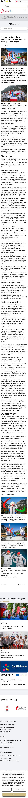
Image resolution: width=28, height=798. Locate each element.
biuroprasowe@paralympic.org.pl (9, 760)
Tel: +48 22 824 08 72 (6, 742)
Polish (19, 1)
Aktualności (12, 16)
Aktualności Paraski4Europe (15, 679)
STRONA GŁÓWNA (5, 16)
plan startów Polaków (19, 491)
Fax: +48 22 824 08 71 (6, 745)
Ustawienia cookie (19, 789)
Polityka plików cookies (18, 785)
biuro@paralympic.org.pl (7, 747)
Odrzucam (7, 789)
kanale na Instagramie (14, 490)
